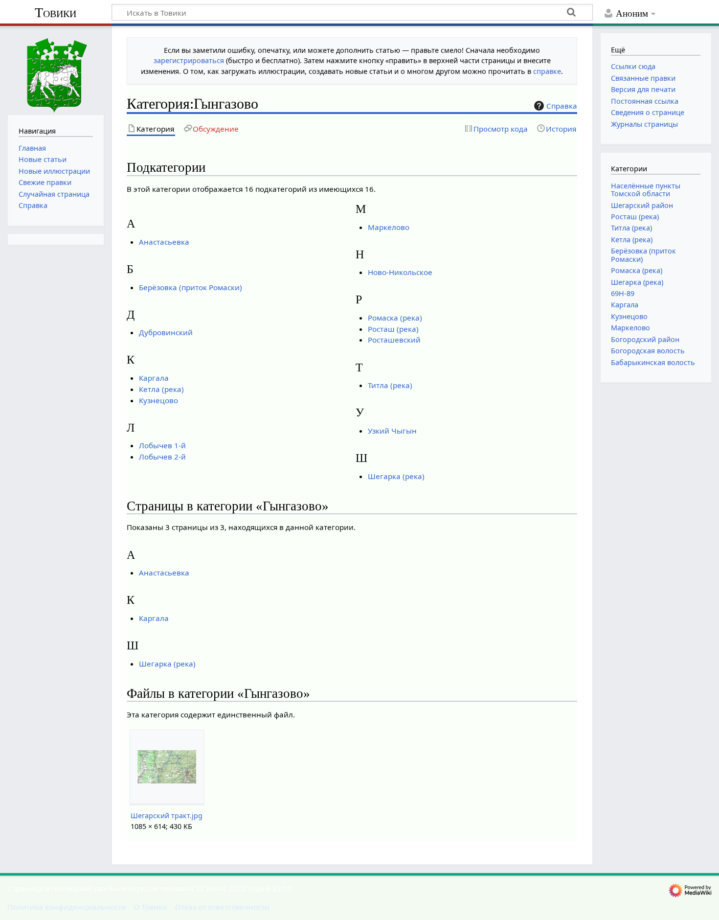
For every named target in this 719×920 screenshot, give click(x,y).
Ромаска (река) (395, 317)
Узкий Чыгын (392, 431)
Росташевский (394, 340)
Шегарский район (642, 205)
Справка (561, 106)
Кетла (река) (161, 389)
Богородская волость (648, 350)
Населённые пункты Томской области (645, 189)
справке (547, 71)
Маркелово (388, 227)
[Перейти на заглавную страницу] (55, 69)
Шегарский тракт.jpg (166, 815)
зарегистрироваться (189, 60)
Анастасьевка (164, 242)
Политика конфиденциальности (66, 907)
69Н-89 (622, 293)
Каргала (154, 378)
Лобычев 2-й (162, 456)
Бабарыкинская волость (653, 362)
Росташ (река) (393, 329)
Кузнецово (158, 400)
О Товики (150, 907)
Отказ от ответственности (222, 907)
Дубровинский (166, 332)
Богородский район (645, 339)
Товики (55, 12)
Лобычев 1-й (162, 445)
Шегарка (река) (396, 476)
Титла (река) (390, 385)
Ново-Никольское (400, 272)
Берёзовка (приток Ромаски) (190, 287)
